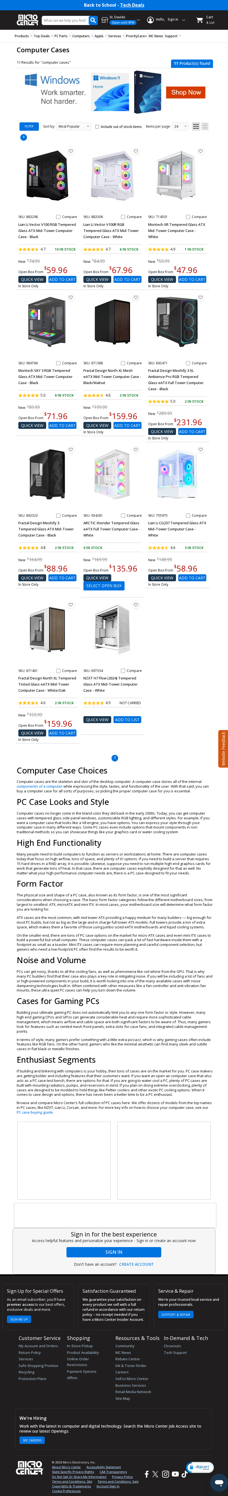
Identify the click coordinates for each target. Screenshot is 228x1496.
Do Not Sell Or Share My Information (79, 1477)
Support (171, 36)
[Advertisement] (64, 1161)
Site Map (122, 1398)
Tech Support (175, 1352)
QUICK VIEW (32, 279)
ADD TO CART (62, 279)
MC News (156, 36)
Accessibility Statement (103, 1467)
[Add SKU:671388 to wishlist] (135, 297)
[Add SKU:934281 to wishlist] (135, 449)
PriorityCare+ (136, 36)
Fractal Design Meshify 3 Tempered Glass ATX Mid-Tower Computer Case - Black (46, 529)
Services (114, 36)
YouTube (175, 1474)
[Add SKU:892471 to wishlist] (200, 297)
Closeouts (172, 1345)
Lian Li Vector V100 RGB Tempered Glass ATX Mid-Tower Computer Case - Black (47, 230)
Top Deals (42, 36)
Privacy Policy (122, 1477)
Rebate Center (127, 1358)
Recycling (26, 1371)
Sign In (113, 1252)
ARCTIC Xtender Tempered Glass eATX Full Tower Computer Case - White (111, 529)
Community (125, 1345)
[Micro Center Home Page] (28, 17)
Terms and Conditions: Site (72, 1481)
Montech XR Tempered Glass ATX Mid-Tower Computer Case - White (176, 230)
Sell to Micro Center (131, 1378)
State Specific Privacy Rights (73, 1472)
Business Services (130, 1385)
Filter (29, 126)
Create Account (136, 1264)
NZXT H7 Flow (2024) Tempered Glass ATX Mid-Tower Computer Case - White (110, 684)
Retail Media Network (133, 1391)
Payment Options (81, 1371)
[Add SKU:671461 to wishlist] (71, 605)
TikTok (183, 1474)
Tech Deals (132, 5)
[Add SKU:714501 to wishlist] (200, 151)
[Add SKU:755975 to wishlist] (200, 449)
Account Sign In (108, 1486)
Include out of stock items (121, 126)
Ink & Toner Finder (131, 1365)
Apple (99, 36)
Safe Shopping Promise (38, 1365)
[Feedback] (222, 748)
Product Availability (83, 1352)
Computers (81, 36)
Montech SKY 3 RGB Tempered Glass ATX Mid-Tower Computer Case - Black (45, 376)
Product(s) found (192, 63)
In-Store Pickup (80, 1345)
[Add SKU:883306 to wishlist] (135, 151)
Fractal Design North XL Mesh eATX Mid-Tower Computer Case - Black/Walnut (112, 376)
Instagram (165, 1474)
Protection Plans (32, 1378)
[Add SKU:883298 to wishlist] (71, 151)
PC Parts (61, 36)
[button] (200, 1467)
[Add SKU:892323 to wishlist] (71, 449)
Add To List (127, 719)
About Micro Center (66, 1467)
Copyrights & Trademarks (71, 1486)
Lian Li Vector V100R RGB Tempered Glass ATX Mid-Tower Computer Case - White (111, 230)
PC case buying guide (35, 1112)
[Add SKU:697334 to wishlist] (135, 605)
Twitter (156, 1474)
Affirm (72, 1377)
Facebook (146, 1474)
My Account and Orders (38, 1345)
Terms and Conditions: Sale (118, 1481)
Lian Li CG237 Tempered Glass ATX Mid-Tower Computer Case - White (177, 529)
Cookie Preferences (66, 1491)
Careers (122, 1371)
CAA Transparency (113, 1472)
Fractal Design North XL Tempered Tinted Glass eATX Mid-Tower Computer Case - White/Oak (47, 684)
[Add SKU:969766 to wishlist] (71, 297)
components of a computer (40, 786)
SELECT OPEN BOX (104, 585)
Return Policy (30, 1352)
